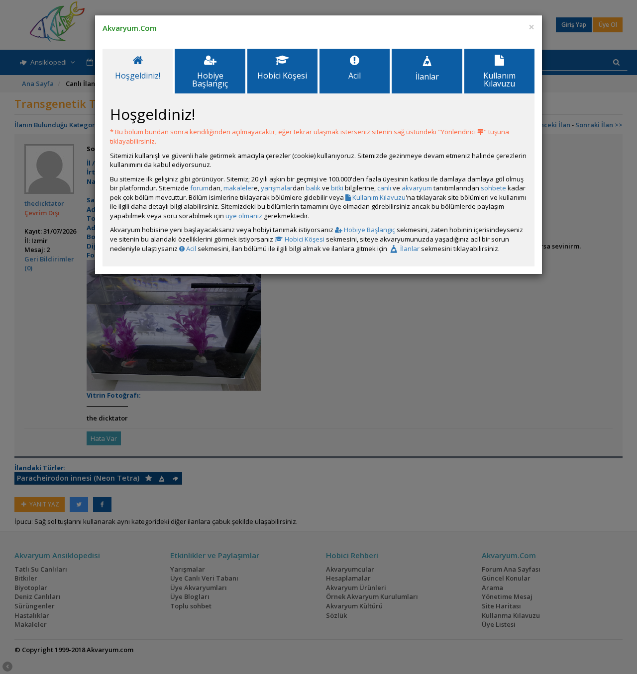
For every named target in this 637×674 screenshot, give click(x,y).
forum (199, 187)
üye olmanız (243, 215)
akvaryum (417, 187)
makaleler (238, 187)
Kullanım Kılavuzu (378, 197)
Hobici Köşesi (303, 239)
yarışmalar (277, 187)
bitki (337, 187)
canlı (384, 187)
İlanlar (409, 248)
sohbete (493, 187)
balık (313, 187)
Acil (190, 248)
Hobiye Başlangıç (368, 229)
